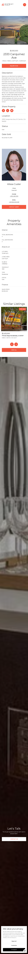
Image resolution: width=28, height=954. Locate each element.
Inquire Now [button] (14, 66)
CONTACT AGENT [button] (14, 207)
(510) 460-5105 (14, 196)
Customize (14, 945)
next (16, 344)
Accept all (14, 949)
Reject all (14, 941)
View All (14, 350)
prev (12, 344)
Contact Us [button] (14, 839)
